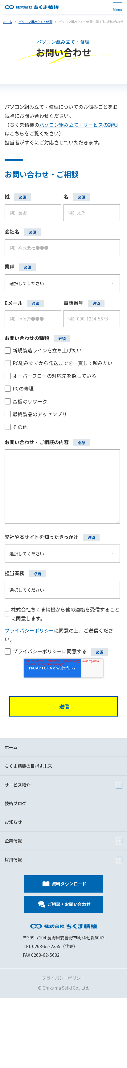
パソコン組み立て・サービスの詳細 (78, 124)
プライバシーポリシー (29, 630)
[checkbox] (62, 388)
